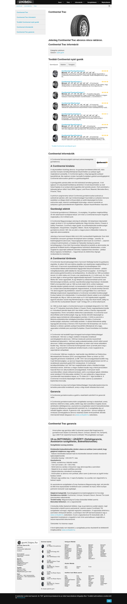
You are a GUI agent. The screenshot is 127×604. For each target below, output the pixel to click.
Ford (78, 577)
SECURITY (92, 559)
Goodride (79, 548)
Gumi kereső (20, 554)
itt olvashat (21, 597)
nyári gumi (60, 52)
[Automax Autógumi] (20, 2)
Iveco (78, 582)
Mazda (78, 586)
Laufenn (79, 557)
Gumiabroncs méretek (23, 555)
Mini (90, 577)
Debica (67, 554)
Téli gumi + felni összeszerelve (25, 575)
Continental (68, 551)
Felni (68, 2)
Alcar (66, 568)
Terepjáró (71, 64)
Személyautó (54, 64)
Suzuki (102, 579)
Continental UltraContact (71, 103)
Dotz (78, 568)
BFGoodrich (68, 548)
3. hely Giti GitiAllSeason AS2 (53, 556)
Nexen (90, 548)
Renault (91, 583)
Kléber (78, 555)
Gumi (60, 2)
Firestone (67, 557)
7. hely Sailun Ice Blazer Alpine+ (54, 578)
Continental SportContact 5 (72, 124)
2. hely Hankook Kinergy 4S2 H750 (53, 551)
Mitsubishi (91, 578)
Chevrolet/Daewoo (70, 579)
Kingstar (79, 554)
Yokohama (103, 556)
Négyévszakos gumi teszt (24, 571)
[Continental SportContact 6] (55, 138)
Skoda (102, 576)
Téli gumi (19, 560)
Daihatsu (67, 585)
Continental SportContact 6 (72, 135)
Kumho (79, 556)
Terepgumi (20, 565)
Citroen (67, 582)
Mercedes (91, 576)
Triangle (102, 550)
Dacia (66, 583)
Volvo (101, 585)
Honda (78, 578)
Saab (90, 585)
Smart (102, 577)
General (79, 546)
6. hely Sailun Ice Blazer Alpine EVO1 (54, 573)
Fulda (78, 545)
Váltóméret (20, 556)
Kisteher (63, 64)
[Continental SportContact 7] (55, 84)
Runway (91, 555)
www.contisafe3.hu (82, 415)
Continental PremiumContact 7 (73, 92)
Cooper (67, 552)
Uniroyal (102, 551)
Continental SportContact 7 (72, 81)
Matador (91, 545)
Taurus (102, 546)
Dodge (66, 586)
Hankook (79, 552)
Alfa (66, 576)
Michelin (91, 547)
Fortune (67, 559)
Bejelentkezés (106, 2)
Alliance (67, 545)
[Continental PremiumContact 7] (55, 95)
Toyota (102, 581)
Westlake (103, 555)
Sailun (90, 556)
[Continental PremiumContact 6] (55, 73)
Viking (102, 552)
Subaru (102, 578)
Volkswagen (103, 583)
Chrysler (67, 581)
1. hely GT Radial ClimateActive (54, 545)
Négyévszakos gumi (22, 563)
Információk (78, 2)
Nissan (90, 579)
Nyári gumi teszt (21, 570)
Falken (66, 556)
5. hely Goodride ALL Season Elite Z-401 (53, 566)
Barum (66, 547)
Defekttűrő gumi (21, 564)
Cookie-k (19, 551)
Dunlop (67, 555)
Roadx (90, 552)
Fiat (78, 576)
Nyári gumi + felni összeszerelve (26, 576)
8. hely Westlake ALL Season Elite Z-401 (53, 583)
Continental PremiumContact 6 (73, 71)
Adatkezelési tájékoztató (24, 549)
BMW (66, 578)
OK (109, 601)
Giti (78, 547)
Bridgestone (68, 550)
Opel (90, 581)
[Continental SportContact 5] (55, 127)
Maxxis (90, 546)
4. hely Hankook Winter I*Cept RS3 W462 (53, 561)
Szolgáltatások (92, 2)
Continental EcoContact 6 (71, 114)
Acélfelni (19, 579)
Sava (90, 557)
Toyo (101, 548)
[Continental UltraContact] (55, 106)
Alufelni (19, 578)
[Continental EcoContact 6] (55, 116)
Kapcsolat (20, 547)
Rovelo (90, 554)
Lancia (78, 585)
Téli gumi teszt (21, 569)
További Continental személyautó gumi (64, 146)
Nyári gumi (20, 561)
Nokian (90, 550)
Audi (66, 577)
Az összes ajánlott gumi (47, 589)
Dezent (79, 566)
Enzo (90, 566)
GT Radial (79, 551)
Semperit (103, 545)
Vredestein (103, 554)
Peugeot (91, 582)
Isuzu (78, 581)
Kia (77, 583)
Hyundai (79, 579)
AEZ (66, 566)
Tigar (101, 547)
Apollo (66, 546)
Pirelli (90, 551)
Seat (90, 586)
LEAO (78, 559)
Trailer (102, 582)
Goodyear (79, 550)
